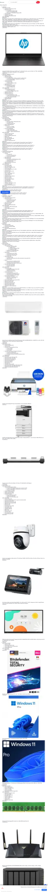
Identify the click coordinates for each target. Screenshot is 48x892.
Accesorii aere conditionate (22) (13, 262)
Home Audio (7, 120)
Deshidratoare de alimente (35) (13, 273)
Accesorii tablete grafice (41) (10, 135)
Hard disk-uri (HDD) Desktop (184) (14, 159)
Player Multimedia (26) (9, 124)
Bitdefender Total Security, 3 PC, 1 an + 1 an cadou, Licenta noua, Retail (16, 694)
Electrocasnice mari (8, 245)
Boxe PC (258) (7, 172)
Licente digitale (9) (8, 647)
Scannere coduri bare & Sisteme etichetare (13, 351)
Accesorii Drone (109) (9, 513)
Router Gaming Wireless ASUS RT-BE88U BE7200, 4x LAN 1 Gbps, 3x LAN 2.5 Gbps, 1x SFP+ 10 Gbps (21, 865)
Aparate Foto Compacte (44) (10, 502)
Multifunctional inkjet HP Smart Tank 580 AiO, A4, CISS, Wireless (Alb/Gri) (16, 403)
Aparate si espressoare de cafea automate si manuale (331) (18, 258)
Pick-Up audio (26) (8, 137)
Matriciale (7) (7, 363)
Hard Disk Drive (8, 158)
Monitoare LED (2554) (9, 225)
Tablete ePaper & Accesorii (10, 88)
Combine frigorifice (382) (14, 248)
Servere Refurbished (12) (9, 208)
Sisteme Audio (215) (11, 123)
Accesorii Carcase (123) (9, 171)
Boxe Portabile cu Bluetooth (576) (13, 121)
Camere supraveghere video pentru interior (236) (16, 489)
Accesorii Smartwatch (9, 93)
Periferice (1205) (8, 177)
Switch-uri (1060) (8, 789)
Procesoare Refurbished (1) (10, 184)
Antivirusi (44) (7, 644)
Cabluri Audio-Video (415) (12, 130)
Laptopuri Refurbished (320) (10, 15)
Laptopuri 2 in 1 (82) (9, 14)
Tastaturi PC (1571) (8, 181)
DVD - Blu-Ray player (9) (9, 138)
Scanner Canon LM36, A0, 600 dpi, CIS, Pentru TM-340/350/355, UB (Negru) (16, 483)
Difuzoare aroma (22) (11, 270)
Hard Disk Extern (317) (11, 160)
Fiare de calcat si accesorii (10, 264)
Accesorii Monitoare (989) (10, 226)
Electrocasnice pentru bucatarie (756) (12, 279)
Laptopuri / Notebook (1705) (10, 8)
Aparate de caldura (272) (9, 284)
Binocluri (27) (7, 504)
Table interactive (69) (11, 495)
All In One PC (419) (8, 202)
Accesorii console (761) (11, 155)
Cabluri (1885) (7, 797)
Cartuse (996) (9, 349)
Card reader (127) (8, 506)
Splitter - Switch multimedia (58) (13, 131)
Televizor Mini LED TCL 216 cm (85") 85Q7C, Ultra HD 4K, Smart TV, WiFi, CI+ (17, 143)
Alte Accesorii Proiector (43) (12, 496)
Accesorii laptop (8, 9)
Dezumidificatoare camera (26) (13, 269)
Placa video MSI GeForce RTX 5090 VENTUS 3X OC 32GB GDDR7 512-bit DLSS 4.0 (17, 187)
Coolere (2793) (7, 175)
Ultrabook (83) (7, 13)
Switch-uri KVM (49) (8, 796)
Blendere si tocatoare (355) (12, 276)
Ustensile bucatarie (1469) (10, 282)
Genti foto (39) (7, 511)
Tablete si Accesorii (8, 80)
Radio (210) (7, 136)
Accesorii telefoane (8, 77)
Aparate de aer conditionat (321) (13, 261)
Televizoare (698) (8, 119)
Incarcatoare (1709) (11, 80)
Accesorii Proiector (8, 493)
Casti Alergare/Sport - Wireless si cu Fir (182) (15, 79)
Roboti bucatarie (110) (11, 277)
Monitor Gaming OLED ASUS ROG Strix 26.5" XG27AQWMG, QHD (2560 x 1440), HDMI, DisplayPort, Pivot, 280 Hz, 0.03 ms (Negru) (23, 233)
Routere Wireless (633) (9, 788)
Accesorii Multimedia (9, 128)
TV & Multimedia (5, 117)
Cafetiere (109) (10, 257)
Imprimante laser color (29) (10, 358)
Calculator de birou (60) (9, 364)
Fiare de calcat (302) (11, 265)
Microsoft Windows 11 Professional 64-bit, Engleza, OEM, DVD (14, 738)
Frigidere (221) (12, 247)
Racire (6, 260)
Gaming (6, 153)
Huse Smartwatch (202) (11, 96)
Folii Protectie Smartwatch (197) (13, 95)
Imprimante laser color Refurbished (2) (12, 365)
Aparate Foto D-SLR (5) (9, 500)
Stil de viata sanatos (9, 271)
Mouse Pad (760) (8, 168)
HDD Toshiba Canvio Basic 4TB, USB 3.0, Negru (11, 190)
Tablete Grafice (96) (8, 134)
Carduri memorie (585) (9, 491)
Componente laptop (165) (12, 10)
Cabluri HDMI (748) (10, 129)
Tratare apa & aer (8, 268)
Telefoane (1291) (8, 76)
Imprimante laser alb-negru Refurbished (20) (13, 364)
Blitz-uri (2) (7, 509)
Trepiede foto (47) (8, 507)
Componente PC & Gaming (7, 151)
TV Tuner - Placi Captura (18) (10, 182)
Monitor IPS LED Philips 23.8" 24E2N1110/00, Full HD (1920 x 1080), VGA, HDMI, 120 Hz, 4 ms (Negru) (22, 236)
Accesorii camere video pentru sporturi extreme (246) (15, 499)
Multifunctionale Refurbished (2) (11, 366)
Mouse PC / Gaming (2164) (10, 167)
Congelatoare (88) (12, 249)
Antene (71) (7, 798)
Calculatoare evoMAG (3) (9, 176)
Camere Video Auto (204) (10, 490)
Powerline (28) (7, 795)
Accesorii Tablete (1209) (11, 82)
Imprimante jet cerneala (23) (10, 359)
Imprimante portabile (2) (9, 360)
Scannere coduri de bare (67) (12, 353)
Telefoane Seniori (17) (9, 91)
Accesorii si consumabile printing (11, 347)
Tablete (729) (9, 81)
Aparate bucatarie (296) (9, 283)
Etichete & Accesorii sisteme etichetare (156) (16, 354)
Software (4, 642)
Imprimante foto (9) (8, 361)
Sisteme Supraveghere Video (10, 487)
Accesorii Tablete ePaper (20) (12, 90)
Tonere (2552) (9, 348)
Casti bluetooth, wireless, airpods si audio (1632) (16, 78)
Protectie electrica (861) (9, 178)
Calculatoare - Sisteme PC (7, 195)
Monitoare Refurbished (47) (10, 228)
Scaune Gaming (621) (11, 156)
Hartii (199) (9, 350)
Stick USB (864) (8, 179)
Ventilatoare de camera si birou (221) (14, 263)
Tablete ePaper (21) (11, 89)
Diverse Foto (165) (8, 510)
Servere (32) (7, 207)
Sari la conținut (5, 192)
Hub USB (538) (7, 180)
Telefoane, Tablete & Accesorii (8, 74)
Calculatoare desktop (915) (10, 197)
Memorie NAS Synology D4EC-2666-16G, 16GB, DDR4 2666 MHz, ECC (15, 821)
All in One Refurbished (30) (10, 204)
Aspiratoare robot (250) (11, 255)
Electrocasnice (5, 243)
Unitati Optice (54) (8, 183)
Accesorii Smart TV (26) (9, 133)
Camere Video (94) (8, 498)
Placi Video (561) (8, 157)
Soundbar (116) (10, 122)
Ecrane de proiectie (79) (11, 494)
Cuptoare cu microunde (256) (10, 285)
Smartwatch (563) (8, 83)
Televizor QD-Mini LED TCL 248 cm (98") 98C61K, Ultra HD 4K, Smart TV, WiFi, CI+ (18, 146)
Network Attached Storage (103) (11, 791)
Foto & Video (4, 485)
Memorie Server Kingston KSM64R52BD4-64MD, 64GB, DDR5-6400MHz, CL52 (17, 211)
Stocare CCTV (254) (10, 490)
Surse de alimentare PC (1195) (10, 169)
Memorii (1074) (8, 163)
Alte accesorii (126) (10, 127)
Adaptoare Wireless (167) (10, 792)
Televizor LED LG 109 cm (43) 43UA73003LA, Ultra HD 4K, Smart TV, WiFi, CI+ (17, 149)
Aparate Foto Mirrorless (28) (10, 501)
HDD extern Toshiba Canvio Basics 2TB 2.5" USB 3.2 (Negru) (14, 193)
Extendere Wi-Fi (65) (9, 794)
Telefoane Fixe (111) (9, 92)
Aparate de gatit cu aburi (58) (13, 274)
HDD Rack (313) (10, 161)
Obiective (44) (7, 503)
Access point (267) (8, 790)
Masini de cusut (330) (9, 281)
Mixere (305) (9, 278)
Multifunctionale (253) (9, 345)
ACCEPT (44, 889)
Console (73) (9, 154)
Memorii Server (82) (11, 200)
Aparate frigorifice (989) (12, 246)
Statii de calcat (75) (10, 266)
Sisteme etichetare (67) (11, 352)
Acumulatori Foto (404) (9, 505)
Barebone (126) (8, 203)
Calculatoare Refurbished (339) (11, 206)
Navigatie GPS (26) (8, 508)
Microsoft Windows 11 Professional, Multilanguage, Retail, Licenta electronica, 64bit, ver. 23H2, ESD (22, 783)
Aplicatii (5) (7, 649)
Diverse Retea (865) (8, 787)
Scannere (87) (7, 346)
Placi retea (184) (8, 793)
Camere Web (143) (8, 174)
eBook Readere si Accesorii (10, 84)
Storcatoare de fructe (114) (12, 272)
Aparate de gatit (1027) (9, 280)
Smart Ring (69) (8, 98)
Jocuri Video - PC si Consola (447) (11, 646)
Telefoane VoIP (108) (9, 799)
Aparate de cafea (8, 256)
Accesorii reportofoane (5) (10, 140)
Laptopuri (4, 6)
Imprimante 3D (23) (8, 362)
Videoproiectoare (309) (9, 492)
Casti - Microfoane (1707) (9, 173)
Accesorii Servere (8, 198)
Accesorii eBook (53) (11, 86)
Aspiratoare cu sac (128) (11, 253)
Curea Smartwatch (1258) (12, 94)
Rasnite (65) (9, 259)
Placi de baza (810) (8, 166)
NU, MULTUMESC (37, 889)
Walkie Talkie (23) (8, 97)
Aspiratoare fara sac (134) (12, 254)
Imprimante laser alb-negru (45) (11, 357)
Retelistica (4, 785)
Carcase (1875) (7, 170)
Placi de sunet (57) (8, 177)
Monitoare (4, 223)
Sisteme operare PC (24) (9, 645)
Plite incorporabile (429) (12, 251)
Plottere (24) (7, 355)
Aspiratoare (7, 252)
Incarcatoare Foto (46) (9, 512)
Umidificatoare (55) (11, 269)
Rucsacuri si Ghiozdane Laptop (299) (14, 12)
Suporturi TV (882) (10, 126)
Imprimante (4, 343)
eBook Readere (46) (11, 85)
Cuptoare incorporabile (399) (12, 250)
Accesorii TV (7, 125)
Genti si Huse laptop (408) (12, 11)
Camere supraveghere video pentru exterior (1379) (17, 488)
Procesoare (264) (8, 165)
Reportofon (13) (8, 139)
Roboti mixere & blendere (10, 275)
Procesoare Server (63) (11, 199)
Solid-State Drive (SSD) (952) (10, 162)
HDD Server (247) (10, 201)
